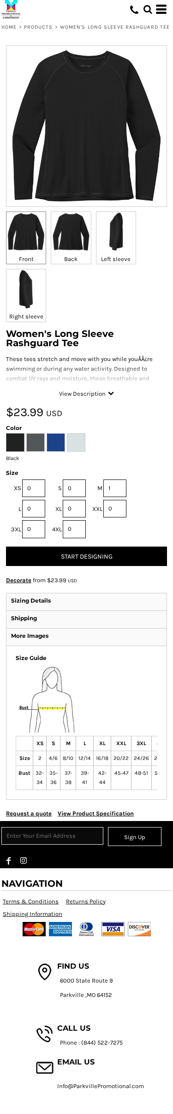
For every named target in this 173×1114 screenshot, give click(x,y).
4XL (57, 529)
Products (38, 27)
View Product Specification (96, 813)
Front (26, 258)
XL (58, 508)
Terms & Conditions (31, 901)
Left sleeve (116, 258)
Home (9, 27)
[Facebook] (8, 860)
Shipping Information (32, 913)
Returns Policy (86, 901)
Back (71, 258)
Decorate (18, 580)
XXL (97, 508)
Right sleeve (26, 316)
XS (17, 488)
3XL (16, 529)
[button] (147, 9)
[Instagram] (23, 860)
